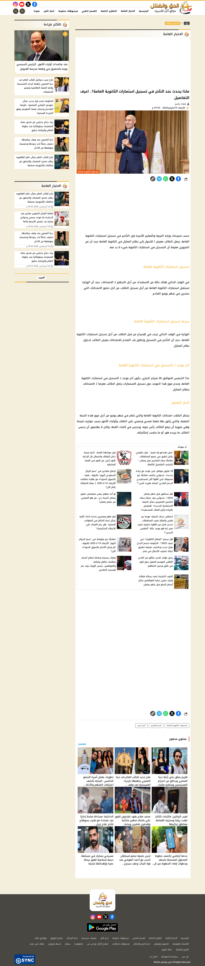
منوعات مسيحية (89, 938)
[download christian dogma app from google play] (102, 927)
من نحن (185, 957)
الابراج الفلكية (182, 949)
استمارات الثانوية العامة (177, 725)
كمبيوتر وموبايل (161, 944)
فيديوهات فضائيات (120, 944)
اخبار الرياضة (72, 938)
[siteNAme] (171, 8)
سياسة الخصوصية (169, 957)
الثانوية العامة (108, 241)
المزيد (41, 277)
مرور (169, 383)
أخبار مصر (141, 725)
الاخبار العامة (128, 11)
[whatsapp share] (165, 178)
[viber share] (159, 178)
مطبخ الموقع (57, 938)
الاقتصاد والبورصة (180, 944)
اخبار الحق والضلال (141, 944)
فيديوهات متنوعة (68, 11)
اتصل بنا (153, 957)
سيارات (68, 944)
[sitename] (102, 900)
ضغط (156, 421)
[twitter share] (172, 178)
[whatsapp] (152, 178)
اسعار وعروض (54, 944)
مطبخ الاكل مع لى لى (97, 944)
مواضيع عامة (41, 938)
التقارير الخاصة (109, 11)
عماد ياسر (181, 103)
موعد (125, 378)
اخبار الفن (49, 11)
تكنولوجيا (78, 944)
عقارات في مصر (37, 944)
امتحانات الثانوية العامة (158, 415)
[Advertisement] (133, 63)
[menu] (22, 11)
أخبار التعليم (156, 725)
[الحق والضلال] (187, 23)
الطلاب (124, 288)
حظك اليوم (167, 949)
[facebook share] (178, 178)
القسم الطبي (89, 11)
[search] (16, 11)
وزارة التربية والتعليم (158, 235)
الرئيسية (144, 11)
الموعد (156, 383)
